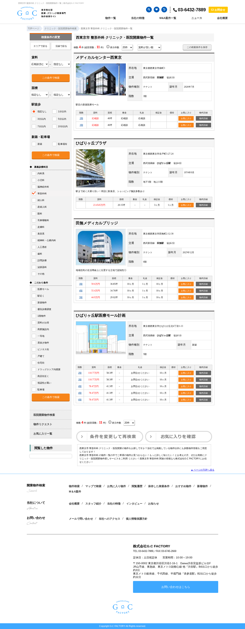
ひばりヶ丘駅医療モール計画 (101, 315)
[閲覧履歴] (164, 9)
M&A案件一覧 (167, 18)
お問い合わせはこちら (175, 586)
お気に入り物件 (116, 486)
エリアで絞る (40, 46)
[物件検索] (149, 9)
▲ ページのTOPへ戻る (202, 470)
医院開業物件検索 (44, 414)
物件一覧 (110, 18)
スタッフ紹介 (93, 503)
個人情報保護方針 (136, 518)
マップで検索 (93, 486)
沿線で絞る (61, 46)
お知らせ (153, 503)
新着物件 (202, 486)
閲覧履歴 (137, 486)
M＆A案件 (75, 491)
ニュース (196, 18)
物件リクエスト (42, 424)
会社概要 (222, 18)
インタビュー (134, 503)
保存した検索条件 (159, 486)
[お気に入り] (156, 9)
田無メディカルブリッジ (97, 223)
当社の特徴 (138, 18)
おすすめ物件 (183, 486)
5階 (80, 297)
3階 (81, 125)
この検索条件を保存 (197, 47)
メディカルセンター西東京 (99, 57)
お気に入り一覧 (42, 433)
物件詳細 (203, 118)
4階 (80, 290)
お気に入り (186, 118)
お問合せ (220, 9)
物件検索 (74, 486)
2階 (81, 118)
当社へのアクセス (109, 518)
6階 (80, 399)
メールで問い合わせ (81, 518)
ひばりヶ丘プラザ (91, 143)
